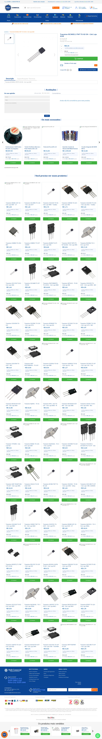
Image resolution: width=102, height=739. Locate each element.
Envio (45, 673)
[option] (9, 39)
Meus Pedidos (62, 675)
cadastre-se (16, 1)
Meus (82, 8)
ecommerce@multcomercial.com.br (12, 692)
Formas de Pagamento (49, 671)
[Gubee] (82, 704)
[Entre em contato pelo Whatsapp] (97, 736)
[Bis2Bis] (71, 704)
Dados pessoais (63, 671)
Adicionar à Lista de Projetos (88, 69)
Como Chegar (32, 681)
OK (96, 65)
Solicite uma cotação (39, 1)
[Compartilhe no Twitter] (71, 70)
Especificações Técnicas (26, 79)
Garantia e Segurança (49, 675)
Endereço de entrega (64, 677)
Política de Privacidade (34, 673)
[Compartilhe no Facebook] (68, 70)
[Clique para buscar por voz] (25, 8)
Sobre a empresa (33, 671)
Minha (82, 7)
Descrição (10, 79)
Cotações (46, 677)
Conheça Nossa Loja (34, 679)
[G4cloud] (76, 704)
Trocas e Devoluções (34, 675)
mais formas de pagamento (71, 54)
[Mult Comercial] (12, 7)
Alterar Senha (62, 673)
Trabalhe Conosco (33, 677)
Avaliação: (62, 41)
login (8, 1)
